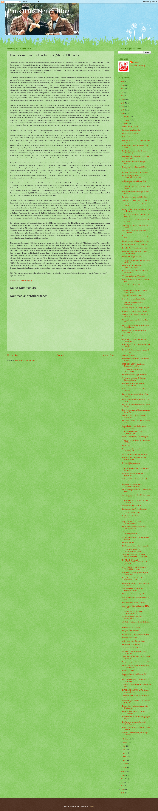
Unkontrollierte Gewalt (129, 637)
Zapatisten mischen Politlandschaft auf (134, 509)
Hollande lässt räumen (129, 137)
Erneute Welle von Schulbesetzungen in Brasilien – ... (135, 707)
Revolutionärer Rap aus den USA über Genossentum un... (134, 252)
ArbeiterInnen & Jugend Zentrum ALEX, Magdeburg (135, 607)
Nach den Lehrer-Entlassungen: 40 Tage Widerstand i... (135, 734)
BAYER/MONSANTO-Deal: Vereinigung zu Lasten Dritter (135, 691)
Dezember (126, 116)
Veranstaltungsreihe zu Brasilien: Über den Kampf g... (136, 702)
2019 (122, 103)
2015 (122, 772)
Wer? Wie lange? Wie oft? (130, 126)
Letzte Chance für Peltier (130, 133)
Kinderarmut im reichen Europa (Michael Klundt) (135, 192)
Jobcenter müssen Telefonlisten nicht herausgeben (134, 416)
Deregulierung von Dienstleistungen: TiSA (136, 662)
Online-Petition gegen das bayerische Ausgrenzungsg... (134, 427)
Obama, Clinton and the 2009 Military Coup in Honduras (136, 210)
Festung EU (126, 445)
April (125, 757)
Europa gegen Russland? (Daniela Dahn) (135, 172)
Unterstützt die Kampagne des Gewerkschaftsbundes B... (131, 485)
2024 (122, 85)
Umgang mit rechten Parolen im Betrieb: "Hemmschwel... (135, 272)
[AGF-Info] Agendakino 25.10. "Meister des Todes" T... (136, 490)
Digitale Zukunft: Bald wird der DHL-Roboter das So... (134, 458)
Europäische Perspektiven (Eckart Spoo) (135, 197)
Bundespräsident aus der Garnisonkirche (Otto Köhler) (135, 152)
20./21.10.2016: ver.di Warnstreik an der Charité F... (135, 480)
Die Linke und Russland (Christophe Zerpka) (134, 162)
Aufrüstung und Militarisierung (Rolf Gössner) (134, 182)
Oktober (126, 124)
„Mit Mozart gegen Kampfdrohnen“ (133, 641)
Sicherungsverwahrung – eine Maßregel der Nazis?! (136, 226)
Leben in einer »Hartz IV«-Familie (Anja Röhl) (135, 146)
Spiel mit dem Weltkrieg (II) (131, 505)
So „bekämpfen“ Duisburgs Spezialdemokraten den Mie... (132, 550)
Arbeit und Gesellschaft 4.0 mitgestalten (135, 454)
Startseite (61, 355)
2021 (122, 96)
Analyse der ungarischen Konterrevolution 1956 (136, 598)
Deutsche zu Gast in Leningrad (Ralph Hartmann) (134, 168)
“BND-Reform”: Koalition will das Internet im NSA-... (136, 261)
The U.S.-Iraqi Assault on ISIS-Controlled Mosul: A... (135, 215)
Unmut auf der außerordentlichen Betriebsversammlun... (133, 384)
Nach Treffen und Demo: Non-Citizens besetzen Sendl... (134, 652)
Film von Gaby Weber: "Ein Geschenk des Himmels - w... (135, 680)
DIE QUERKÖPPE (128, 670)
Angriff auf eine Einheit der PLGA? (133, 295)
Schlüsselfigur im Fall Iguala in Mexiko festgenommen (135, 501)
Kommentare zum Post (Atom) (25, 360)
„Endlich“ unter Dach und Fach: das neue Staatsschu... (135, 286)
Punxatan (135, 62)
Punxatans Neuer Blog (38, 10)
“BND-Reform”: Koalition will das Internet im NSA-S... (136, 657)
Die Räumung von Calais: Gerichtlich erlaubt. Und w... (134, 723)
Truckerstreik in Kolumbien (131, 648)
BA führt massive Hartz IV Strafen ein (134, 244)
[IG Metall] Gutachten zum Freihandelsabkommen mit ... (132, 464)
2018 (122, 106)
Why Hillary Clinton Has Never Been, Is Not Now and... (135, 231)
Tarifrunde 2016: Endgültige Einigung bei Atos (135, 696)
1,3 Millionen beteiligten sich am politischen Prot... (132, 370)
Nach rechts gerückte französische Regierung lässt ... (133, 450)
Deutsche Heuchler (128, 542)
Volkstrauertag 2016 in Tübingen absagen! (135, 308)
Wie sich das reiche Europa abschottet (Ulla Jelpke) (136, 187)
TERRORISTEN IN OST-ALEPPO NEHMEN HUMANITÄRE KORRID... (135, 556)
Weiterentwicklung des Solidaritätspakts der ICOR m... (136, 441)
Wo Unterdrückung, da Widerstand (133, 276)
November (126, 120)
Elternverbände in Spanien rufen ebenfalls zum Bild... (135, 360)
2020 (122, 99)
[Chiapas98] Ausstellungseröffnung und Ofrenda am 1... (135, 573)
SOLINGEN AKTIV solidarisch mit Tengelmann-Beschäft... (133, 365)
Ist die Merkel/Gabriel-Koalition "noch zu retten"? (135, 400)
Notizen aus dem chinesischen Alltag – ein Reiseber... (135, 390)
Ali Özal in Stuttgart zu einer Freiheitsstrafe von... (136, 623)
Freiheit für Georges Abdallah (132, 257)
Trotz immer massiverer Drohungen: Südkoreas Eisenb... (134, 379)
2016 (122, 113)
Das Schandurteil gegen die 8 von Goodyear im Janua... (136, 728)
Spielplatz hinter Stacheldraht (131, 130)
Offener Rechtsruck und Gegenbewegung (135, 436)
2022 (122, 92)
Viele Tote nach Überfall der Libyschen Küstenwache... (134, 291)
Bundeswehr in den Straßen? (131, 644)
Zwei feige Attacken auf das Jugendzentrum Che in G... (136, 411)
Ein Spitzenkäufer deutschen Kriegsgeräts (135, 546)
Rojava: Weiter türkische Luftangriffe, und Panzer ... (135, 395)
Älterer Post (108, 355)
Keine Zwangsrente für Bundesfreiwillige (135, 241)
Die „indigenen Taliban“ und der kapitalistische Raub (132, 579)
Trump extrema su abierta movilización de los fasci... (135, 205)
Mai (124, 753)
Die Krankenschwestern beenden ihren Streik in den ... (134, 340)
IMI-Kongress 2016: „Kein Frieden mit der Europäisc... (136, 345)
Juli (124, 746)
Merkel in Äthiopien (128, 355)
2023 (122, 89)
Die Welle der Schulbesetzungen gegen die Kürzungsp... (135, 351)
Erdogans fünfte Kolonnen (130, 631)
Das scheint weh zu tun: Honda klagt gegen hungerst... (136, 717)
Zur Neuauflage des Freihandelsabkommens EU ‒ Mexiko (136, 496)
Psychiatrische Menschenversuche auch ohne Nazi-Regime (134, 527)
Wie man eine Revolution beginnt (133, 594)
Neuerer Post (13, 355)
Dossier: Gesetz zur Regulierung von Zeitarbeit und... (134, 331)
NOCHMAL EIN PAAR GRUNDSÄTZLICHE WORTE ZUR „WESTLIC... (134, 562)
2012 (122, 782)
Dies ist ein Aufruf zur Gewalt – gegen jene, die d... (136, 237)
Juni (124, 749)
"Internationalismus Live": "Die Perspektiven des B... (132, 432)
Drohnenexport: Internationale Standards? (135, 634)
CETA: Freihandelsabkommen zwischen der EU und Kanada (136, 326)
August (125, 742)
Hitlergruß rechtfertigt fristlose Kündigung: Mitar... (136, 280)
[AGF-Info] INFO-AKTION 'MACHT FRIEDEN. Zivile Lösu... (134, 568)
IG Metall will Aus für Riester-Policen (134, 311)
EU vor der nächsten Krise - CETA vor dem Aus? (136, 422)
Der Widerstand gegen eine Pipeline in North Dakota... (134, 712)
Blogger (91, 806)
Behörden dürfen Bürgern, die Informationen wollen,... (131, 266)
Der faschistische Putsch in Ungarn (133, 602)
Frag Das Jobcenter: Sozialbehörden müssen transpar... (136, 406)
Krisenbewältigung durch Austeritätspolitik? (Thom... (132, 177)
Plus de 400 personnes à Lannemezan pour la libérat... (135, 584)
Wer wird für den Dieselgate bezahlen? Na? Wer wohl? (136, 315)
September (126, 739)
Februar (125, 764)
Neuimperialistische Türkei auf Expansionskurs (132, 617)
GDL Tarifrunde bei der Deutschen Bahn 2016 (135, 321)
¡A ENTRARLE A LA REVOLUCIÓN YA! (136, 200)
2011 (122, 786)
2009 (122, 793)
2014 (122, 775)
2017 (122, 110)
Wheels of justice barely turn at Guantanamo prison (132, 612)
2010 (122, 789)
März (125, 760)
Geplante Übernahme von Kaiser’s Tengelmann (133, 474)
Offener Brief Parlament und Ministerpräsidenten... (132, 589)
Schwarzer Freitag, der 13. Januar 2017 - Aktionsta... (135, 675)
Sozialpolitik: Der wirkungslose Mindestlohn (132, 303)
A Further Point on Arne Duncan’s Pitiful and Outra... (135, 221)
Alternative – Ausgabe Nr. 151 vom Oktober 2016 (136, 686)
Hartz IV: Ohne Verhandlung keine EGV (135, 248)
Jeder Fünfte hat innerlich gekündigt (134, 299)
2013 (122, 779)
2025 (122, 82)
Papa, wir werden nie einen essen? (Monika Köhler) (136, 141)
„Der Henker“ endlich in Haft (131, 512)
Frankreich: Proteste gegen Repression (134, 374)
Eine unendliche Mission (130, 336)
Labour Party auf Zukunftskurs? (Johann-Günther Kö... (135, 157)
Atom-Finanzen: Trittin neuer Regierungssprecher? (131, 522)
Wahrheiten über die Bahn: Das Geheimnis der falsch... (135, 469)
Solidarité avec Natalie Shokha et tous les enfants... (135, 517)
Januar (125, 767)
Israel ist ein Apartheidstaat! (131, 627)
